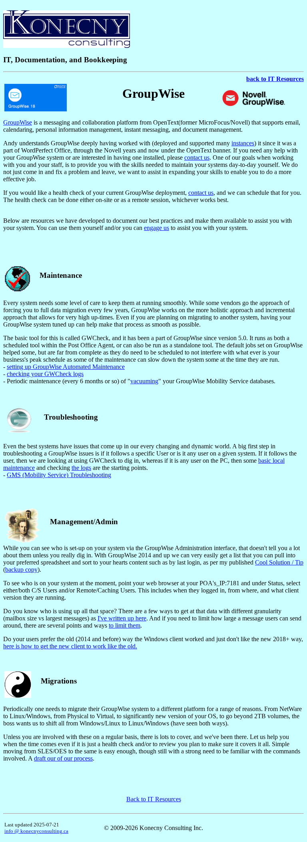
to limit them (124, 625)
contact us (196, 157)
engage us (156, 227)
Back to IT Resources (153, 799)
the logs (81, 467)
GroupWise (17, 122)
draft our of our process (63, 758)
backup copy (21, 569)
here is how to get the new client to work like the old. (70, 646)
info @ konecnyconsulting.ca (36, 831)
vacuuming (144, 381)
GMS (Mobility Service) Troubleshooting (59, 475)
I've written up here (122, 618)
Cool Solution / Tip (279, 562)
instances (242, 143)
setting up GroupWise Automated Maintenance (66, 366)
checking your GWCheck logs (45, 373)
